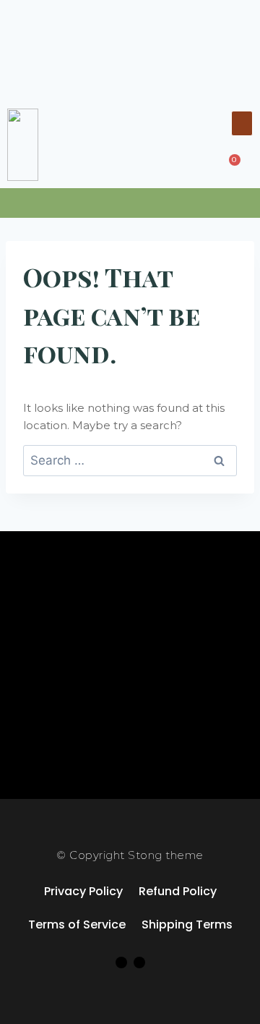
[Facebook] (121, 962)
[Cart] (231, 165)
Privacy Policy (83, 891)
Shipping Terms (187, 924)
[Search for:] (130, 460)
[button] (242, 123)
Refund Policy (178, 891)
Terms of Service (77, 924)
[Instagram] (139, 962)
